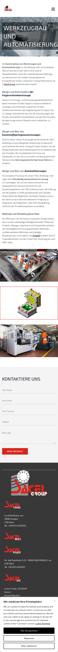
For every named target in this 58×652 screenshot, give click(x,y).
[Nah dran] (55, 601)
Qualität (36, 235)
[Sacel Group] (8, 8)
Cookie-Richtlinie (42, 623)
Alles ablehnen (29, 646)
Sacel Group (9, 84)
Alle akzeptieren (29, 630)
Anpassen (29, 638)
